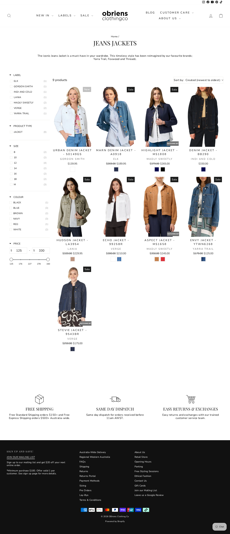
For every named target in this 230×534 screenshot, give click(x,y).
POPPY (162, 259)
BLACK (162, 169)
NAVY (156, 169)
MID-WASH (203, 259)
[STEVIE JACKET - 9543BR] (72, 297)
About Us (168, 18)
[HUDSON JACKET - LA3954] (72, 207)
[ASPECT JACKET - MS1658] (160, 207)
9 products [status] (60, 80)
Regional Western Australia (94, 457)
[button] (221, 15)
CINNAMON (156, 259)
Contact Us (141, 480)
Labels (65, 15)
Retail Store (141, 457)
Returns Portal (87, 476)
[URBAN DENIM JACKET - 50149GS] (72, 117)
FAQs (82, 461)
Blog (150, 13)
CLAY (72, 259)
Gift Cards (140, 485)
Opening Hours (143, 461)
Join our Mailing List (146, 490)
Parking (139, 466)
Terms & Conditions (90, 500)
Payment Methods (89, 480)
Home (114, 36)
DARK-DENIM (72, 349)
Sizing (82, 485)
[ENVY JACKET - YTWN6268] (203, 207)
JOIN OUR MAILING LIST (21, 457)
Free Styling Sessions (147, 471)
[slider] (11, 259)
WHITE (72, 169)
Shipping (84, 466)
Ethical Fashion (143, 476)
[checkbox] (29, 81)
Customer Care (175, 13)
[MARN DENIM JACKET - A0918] (116, 117)
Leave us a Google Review (149, 495)
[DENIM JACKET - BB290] (203, 117)
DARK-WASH (116, 169)
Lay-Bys (84, 495)
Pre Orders (85, 490)
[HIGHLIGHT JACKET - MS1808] (160, 117)
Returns (83, 471)
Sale (85, 15)
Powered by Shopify (115, 521)
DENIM (119, 259)
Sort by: (197, 80)
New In (43, 15)
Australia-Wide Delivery (92, 452)
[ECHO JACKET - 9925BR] (116, 207)
